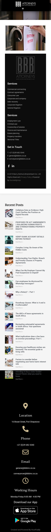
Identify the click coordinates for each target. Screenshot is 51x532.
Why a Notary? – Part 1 (25, 292)
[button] (23, 8)
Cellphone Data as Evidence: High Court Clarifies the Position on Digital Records (29, 212)
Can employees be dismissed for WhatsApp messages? (29, 282)
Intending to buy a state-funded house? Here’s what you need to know (28, 374)
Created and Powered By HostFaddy (25, 530)
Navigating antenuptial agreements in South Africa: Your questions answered (30, 326)
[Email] (25, 452)
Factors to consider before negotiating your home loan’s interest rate (31, 361)
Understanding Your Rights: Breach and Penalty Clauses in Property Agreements (30, 260)
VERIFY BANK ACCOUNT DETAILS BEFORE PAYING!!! (30, 238)
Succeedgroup (15, 180)
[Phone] (25, 429)
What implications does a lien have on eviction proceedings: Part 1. (30, 337)
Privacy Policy (26, 177)
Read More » (19, 217)
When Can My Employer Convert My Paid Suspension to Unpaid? (30, 271)
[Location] (25, 406)
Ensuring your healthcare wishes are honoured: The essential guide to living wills (30, 349)
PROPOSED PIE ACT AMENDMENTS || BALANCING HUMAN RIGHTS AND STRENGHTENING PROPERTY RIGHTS (31, 225)
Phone (25, 438)
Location (25, 415)
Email (25, 461)
